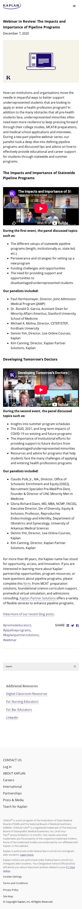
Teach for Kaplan (15, 806)
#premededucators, (17, 625)
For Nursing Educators (22, 701)
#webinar (10, 640)
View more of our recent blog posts (28, 614)
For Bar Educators (19, 710)
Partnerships (12, 793)
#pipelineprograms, (17, 630)
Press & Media (13, 800)
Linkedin (12, 717)
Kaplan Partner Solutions (38, 598)
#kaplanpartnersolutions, (21, 635)
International (12, 786)
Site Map (8, 896)
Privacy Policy (10, 890)
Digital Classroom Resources (26, 694)
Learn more (26, 854)
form (27, 583)
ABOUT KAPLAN (14, 773)
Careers (8, 780)
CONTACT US (12, 760)
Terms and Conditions (15, 883)
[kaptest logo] (12, 6)
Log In (7, 767)
